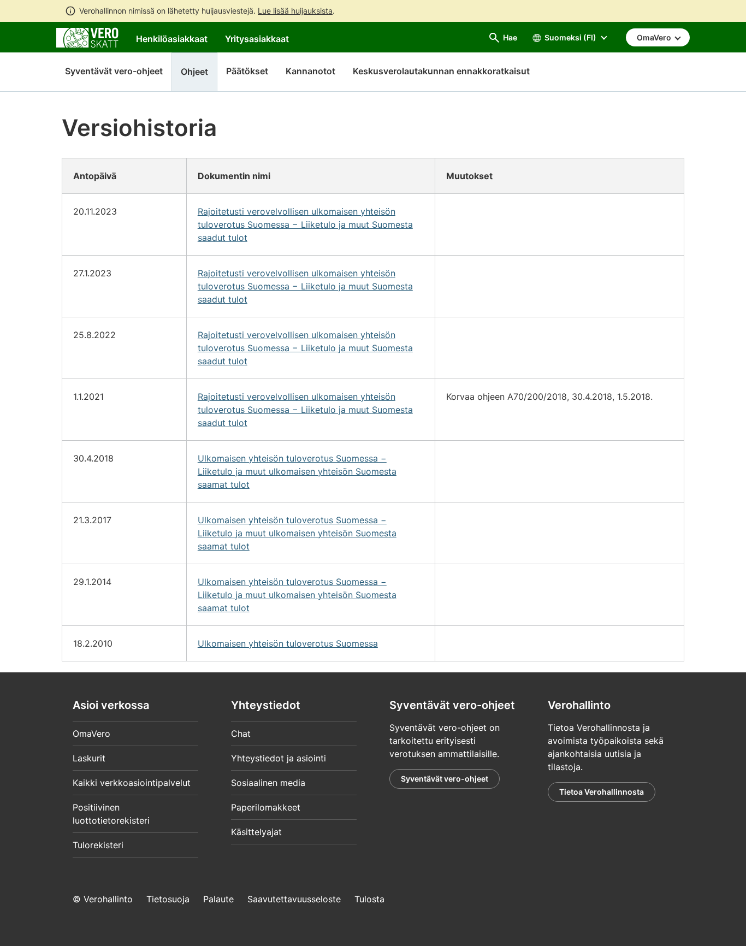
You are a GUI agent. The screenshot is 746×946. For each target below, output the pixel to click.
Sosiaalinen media (268, 782)
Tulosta (369, 899)
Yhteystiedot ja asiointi (278, 758)
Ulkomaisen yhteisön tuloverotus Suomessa (288, 643)
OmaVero (91, 733)
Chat (241, 733)
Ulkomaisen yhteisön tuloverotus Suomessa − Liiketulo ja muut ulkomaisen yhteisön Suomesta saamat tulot (297, 471)
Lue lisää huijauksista (295, 10)
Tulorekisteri (98, 844)
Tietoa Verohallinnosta (601, 791)
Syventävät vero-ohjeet (114, 71)
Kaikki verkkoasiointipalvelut (132, 782)
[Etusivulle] (87, 36)
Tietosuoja (168, 899)
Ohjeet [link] (194, 71)
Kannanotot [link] (310, 71)
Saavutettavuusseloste (294, 899)
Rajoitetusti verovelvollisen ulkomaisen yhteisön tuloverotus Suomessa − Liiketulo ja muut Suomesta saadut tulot (305, 224)
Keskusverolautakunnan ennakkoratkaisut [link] (441, 71)
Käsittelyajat (256, 831)
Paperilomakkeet (265, 807)
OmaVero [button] (655, 37)
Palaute (218, 899)
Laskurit (89, 758)
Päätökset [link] (247, 71)
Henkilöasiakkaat (172, 38)
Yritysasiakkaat (257, 38)
